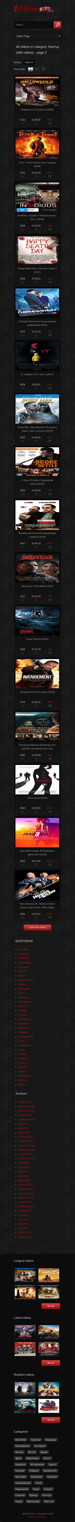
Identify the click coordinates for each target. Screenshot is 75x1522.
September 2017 (27, 1206)
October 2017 (25, 1202)
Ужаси (22, 1071)
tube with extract (37, 69)
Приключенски (26, 1036)
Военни (22, 971)
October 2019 (25, 1115)
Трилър (22, 1062)
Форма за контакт (37, 1517)
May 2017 (23, 1224)
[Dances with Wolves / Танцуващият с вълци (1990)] (49, 1275)
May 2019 (23, 1124)
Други (21, 1084)
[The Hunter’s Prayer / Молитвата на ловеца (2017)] (25, 1406)
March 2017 (24, 1232)
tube (30, 69)
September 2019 (27, 1119)
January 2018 (25, 1189)
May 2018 (23, 1171)
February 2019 (26, 1137)
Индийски (24, 997)
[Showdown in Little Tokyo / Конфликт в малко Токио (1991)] (25, 1332)
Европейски (25, 988)
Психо (22, 1041)
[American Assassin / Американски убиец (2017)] (49, 1406)
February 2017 (26, 1237)
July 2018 (23, 1163)
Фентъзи (23, 1080)
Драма (22, 984)
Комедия (23, 1015)
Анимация (24, 958)
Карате (22, 1006)
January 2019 (25, 1141)
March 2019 (24, 1132)
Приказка (23, 1032)
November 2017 (27, 1198)
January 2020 (25, 1102)
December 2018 (27, 1145)
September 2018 (27, 1158)
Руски (21, 1049)
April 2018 (24, 1176)
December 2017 (27, 1193)
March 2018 (24, 1180)
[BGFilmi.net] (34, 13)
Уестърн (23, 1067)
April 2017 (24, 1228)
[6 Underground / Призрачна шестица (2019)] (49, 1332)
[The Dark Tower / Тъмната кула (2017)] (25, 1389)
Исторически (25, 1002)
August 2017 (25, 1211)
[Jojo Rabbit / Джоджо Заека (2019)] (25, 1349)
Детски (22, 975)
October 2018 (25, 1154)
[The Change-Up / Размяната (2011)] (49, 1389)
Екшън (22, 993)
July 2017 (23, 1215)
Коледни (23, 1010)
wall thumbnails (43, 69)
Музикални (24, 1028)
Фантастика (25, 1076)
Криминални (25, 1019)
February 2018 (26, 1184)
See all (50, 1306)
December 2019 (27, 1106)
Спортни (23, 1058)
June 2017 (24, 1219)
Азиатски (23, 954)
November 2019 (27, 1110)
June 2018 (24, 1167)
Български (24, 967)
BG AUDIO (24, 949)
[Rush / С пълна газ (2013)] (49, 1349)
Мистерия (24, 1023)
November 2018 (27, 1150)
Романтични (25, 1045)
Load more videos (37, 927)
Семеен (23, 1054)
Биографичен (26, 962)
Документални (26, 980)
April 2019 (24, 1128)
